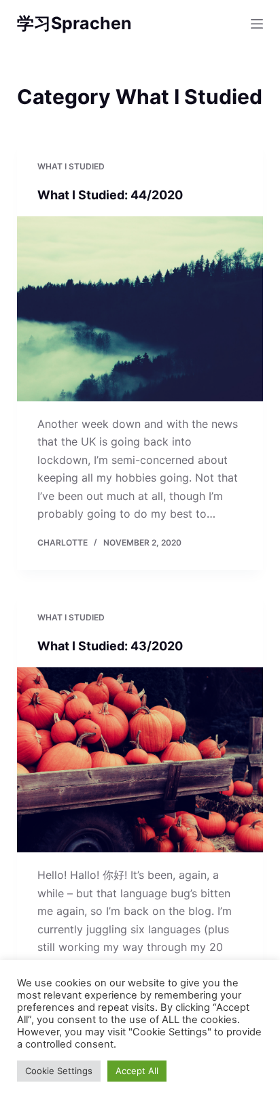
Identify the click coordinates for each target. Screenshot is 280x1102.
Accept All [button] (137, 1070)
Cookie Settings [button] (58, 1070)
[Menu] (257, 24)
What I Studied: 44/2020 (110, 195)
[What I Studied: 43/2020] (140, 759)
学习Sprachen (74, 23)
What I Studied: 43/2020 (110, 646)
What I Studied (71, 166)
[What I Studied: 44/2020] (140, 308)
